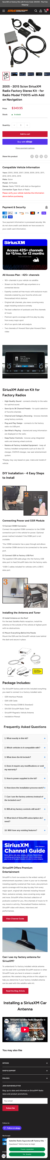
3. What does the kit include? (25, 757)
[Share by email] (46, 156)
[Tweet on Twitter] (41, 156)
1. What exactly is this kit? (25, 738)
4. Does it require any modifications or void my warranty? (25, 767)
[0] (45, 10)
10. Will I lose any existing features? (25, 830)
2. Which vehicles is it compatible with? (25, 747)
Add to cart (25, 134)
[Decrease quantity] (14, 125)
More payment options (25, 148)
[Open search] (36, 10)
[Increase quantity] (27, 125)
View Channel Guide (15, 919)
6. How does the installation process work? (25, 787)
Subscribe (10, 1108)
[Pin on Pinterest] (36, 156)
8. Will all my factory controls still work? (25, 809)
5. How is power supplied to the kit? (25, 778)
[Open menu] (3, 11)
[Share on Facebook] (32, 156)
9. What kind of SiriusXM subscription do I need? (25, 819)
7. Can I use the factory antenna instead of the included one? (25, 798)
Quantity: (6, 125)
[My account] (40, 10)
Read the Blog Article (15, 991)
